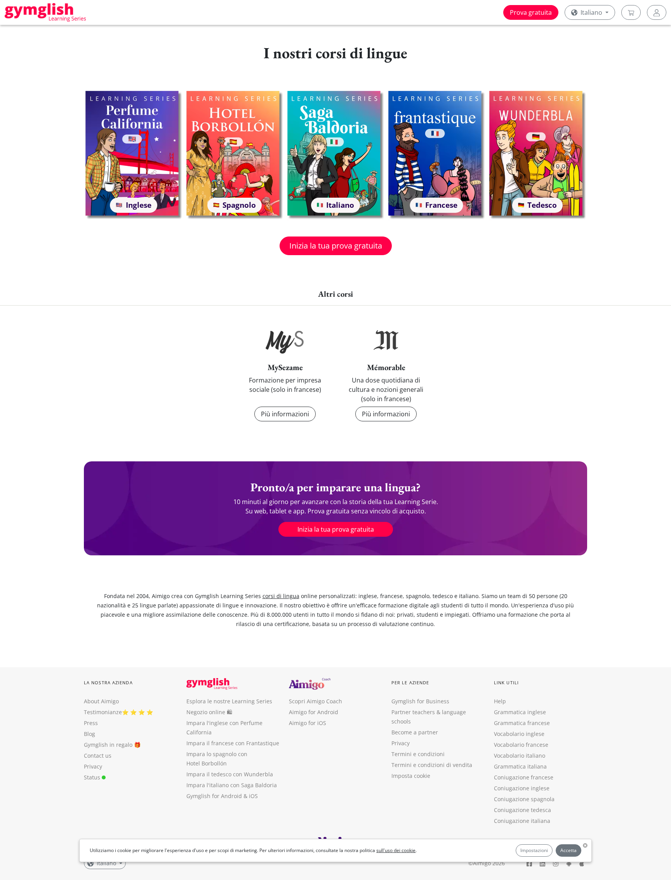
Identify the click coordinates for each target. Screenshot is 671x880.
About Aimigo (101, 701)
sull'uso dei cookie (395, 850)
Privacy (93, 766)
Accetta (568, 850)
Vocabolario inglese (519, 733)
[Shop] (631, 12)
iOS (253, 796)
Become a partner (414, 732)
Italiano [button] (591, 12)
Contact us (97, 755)
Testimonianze (103, 712)
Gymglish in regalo (108, 744)
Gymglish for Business (420, 701)
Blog (89, 733)
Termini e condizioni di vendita (431, 765)
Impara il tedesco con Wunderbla (229, 774)
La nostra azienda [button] (108, 682)
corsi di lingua (280, 596)
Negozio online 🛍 (209, 712)
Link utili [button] (506, 682)
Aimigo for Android (313, 712)
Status (93, 777)
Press (91, 723)
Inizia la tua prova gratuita (335, 245)
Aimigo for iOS (307, 723)
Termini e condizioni (418, 754)
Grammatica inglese (520, 712)
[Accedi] (656, 12)
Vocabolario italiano (519, 755)
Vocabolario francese (521, 744)
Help (500, 701)
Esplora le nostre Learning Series (229, 701)
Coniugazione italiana (522, 820)
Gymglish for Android (214, 796)
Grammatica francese (522, 723)
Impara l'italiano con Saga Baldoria (231, 785)
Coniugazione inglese (521, 788)
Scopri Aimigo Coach (315, 701)
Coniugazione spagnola (524, 799)
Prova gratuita (531, 12)
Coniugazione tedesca (522, 810)
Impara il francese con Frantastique (232, 743)
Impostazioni (534, 850)
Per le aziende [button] (410, 682)
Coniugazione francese (523, 777)
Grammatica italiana (520, 766)
